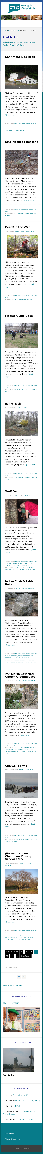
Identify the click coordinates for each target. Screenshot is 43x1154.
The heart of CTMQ (11, 1003)
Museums (12, 745)
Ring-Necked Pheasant (21, 142)
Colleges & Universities (23, 748)
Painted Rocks (18, 130)
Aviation (24, 389)
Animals (18, 128)
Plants (34, 752)
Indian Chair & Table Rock (19, 583)
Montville (9, 130)
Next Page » (25, 956)
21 (17, 956)
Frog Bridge (8, 1075)
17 (7, 956)
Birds (23, 213)
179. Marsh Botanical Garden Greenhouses (20, 675)
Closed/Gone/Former (23, 935)
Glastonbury (10, 937)
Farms (7, 841)
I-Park (17, 1106)
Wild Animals (30, 213)
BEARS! (23, 300)
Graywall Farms (16, 765)
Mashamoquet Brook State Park (17, 569)
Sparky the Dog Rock (20, 57)
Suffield (24, 302)
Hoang (27, 128)
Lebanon (13, 841)
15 (31, 952)
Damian (7, 392)
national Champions (12, 939)
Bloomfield (32, 389)
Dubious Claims (30, 567)
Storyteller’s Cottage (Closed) (27, 1101)
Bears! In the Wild (17, 227)
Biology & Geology (21, 124)
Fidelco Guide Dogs (19, 316)
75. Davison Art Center (24, 1119)
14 (27, 952)
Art (22, 128)
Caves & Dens (19, 567)
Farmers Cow (32, 839)
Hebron (27, 477)
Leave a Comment (27, 61)
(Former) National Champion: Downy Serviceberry (18, 856)
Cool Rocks (31, 660)
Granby (29, 300)
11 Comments (26, 495)
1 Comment (25, 146)
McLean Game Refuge (13, 302)
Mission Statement (12, 1139)
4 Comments (27, 407)
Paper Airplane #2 (20, 1095)
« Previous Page (12, 952)
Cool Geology (20, 660)
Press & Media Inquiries (12, 985)
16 (35, 952)
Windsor (8, 215)
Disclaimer (9, 1134)
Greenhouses (24, 750)
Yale (6, 754)
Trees (28, 939)
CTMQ (21, 8)
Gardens (15, 750)
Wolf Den (11, 491)
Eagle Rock (13, 403)
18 (12, 956)
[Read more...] (10, 115)
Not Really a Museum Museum (21, 752)
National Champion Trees (25, 937)
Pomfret (33, 569)
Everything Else (14, 30)
